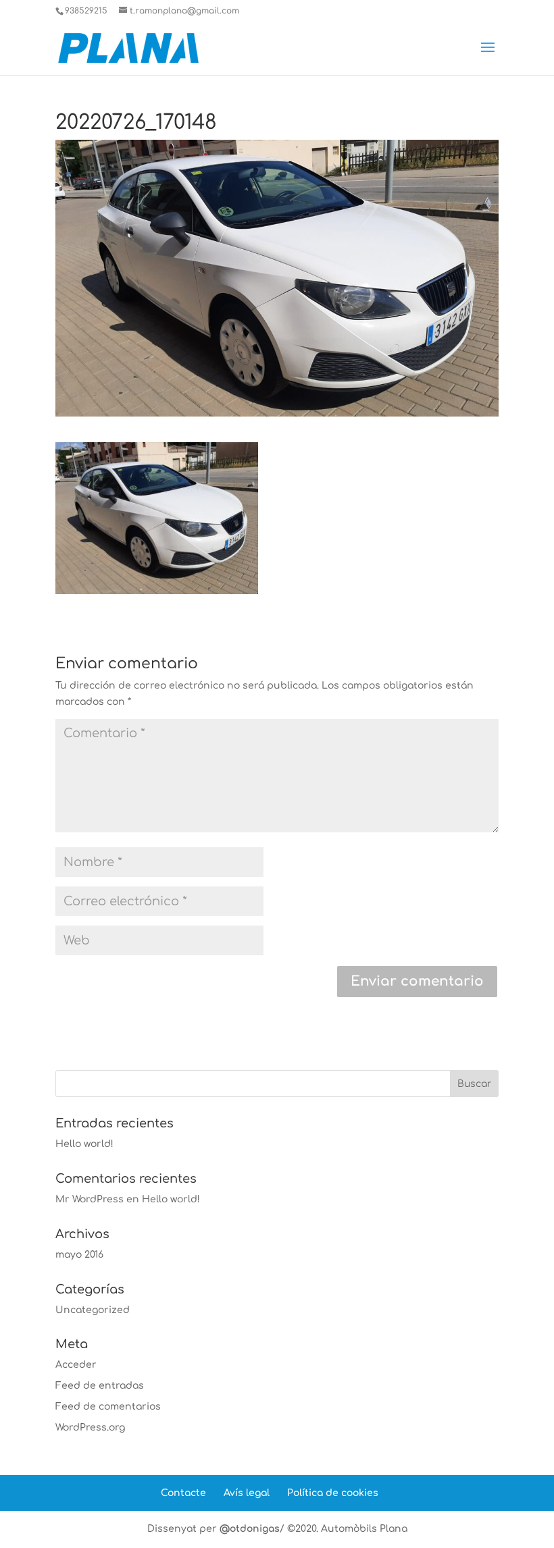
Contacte (183, 1493)
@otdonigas (250, 1529)
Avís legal (247, 1493)
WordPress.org (90, 1427)
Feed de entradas (99, 1386)
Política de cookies (332, 1493)
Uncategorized (92, 1310)
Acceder (76, 1365)
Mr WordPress (89, 1199)
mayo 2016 (79, 1255)
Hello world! (84, 1144)
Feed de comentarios (108, 1407)
